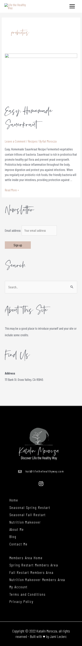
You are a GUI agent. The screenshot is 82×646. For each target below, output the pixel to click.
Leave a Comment (15, 141)
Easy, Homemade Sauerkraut (28, 117)
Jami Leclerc (58, 636)
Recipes (32, 141)
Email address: (13, 230)
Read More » (12, 190)
